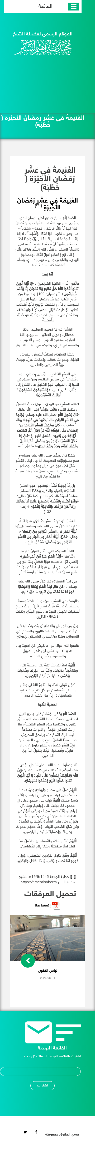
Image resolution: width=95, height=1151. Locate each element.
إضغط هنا (43, 905)
